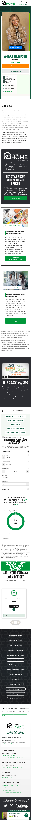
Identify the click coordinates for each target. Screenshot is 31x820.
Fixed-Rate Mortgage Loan (15, 669)
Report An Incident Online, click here (12, 767)
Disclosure (5, 538)
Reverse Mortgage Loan (15, 689)
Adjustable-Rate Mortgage (15, 655)
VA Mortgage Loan (15, 699)
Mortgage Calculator (15, 420)
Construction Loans (15, 640)
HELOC (23, 432)
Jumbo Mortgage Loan (15, 674)
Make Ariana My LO (16, 47)
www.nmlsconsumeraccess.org (10, 801)
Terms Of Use (14, 785)
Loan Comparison (12, 432)
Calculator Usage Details (12, 437)
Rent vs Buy (15, 424)
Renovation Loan (15, 684)
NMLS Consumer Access (8, 743)
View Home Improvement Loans (15, 258)
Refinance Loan (15, 679)
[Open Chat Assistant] (26, 815)
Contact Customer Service (9, 755)
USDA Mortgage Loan (15, 694)
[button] (26, 3)
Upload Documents (15, 71)
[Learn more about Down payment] (28, 462)
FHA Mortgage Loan (15, 665)
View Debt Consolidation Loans (15, 320)
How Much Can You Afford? (15, 416)
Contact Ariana (15, 198)
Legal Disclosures (6, 787)
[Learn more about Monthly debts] (28, 468)
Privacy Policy (5, 785)
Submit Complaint (7, 777)
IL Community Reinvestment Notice (11, 792)
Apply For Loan (15, 66)
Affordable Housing (16, 645)
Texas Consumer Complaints (9, 790)
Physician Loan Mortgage (15, 650)
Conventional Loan (15, 660)
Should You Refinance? (15, 428)
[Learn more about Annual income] (28, 455)
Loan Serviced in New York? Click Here (12, 757)
